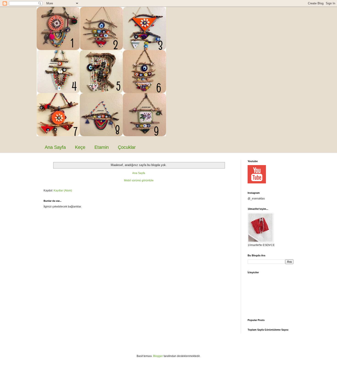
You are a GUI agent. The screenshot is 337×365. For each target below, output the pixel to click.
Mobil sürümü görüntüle (139, 180)
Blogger (158, 356)
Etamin (101, 147)
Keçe (80, 147)
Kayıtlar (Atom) (63, 190)
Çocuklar (127, 147)
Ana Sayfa (55, 147)
